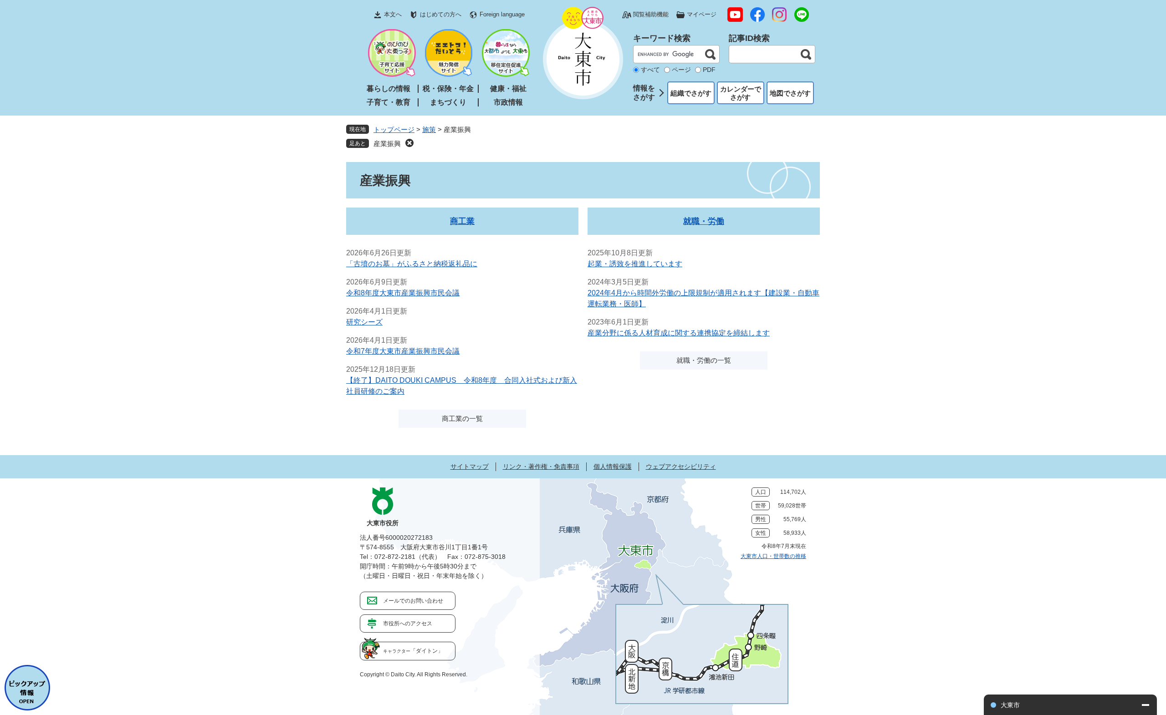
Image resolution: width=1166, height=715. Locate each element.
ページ (681, 69)
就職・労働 (703, 221)
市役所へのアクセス (407, 623)
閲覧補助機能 (651, 14)
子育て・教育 (388, 102)
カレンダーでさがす (740, 93)
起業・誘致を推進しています (635, 264)
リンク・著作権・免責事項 (541, 466)
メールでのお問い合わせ (413, 601)
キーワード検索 (661, 38)
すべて (650, 69)
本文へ (393, 14)
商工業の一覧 (462, 418)
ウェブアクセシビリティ (681, 466)
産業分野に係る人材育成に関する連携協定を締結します (679, 333)
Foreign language (502, 14)
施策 (429, 129)
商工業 (462, 221)
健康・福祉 (508, 88)
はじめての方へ (440, 14)
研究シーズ (364, 322)
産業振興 (387, 143)
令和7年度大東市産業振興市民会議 (403, 351)
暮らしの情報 (388, 88)
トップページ (393, 129)
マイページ (701, 14)
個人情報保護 (612, 466)
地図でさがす (790, 93)
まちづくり (448, 102)
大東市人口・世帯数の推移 (773, 556)
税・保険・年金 (448, 88)
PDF (709, 69)
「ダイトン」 (413, 651)
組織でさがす (690, 93)
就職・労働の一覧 (703, 360)
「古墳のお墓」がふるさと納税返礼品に (411, 264)
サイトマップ (469, 466)
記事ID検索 (749, 38)
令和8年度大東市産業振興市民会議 (403, 293)
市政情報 (508, 102)
